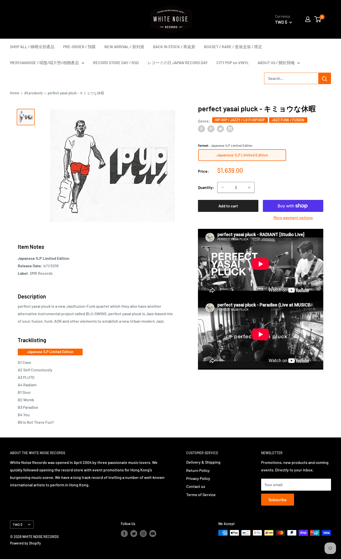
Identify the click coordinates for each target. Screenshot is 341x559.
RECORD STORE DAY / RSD (116, 62)
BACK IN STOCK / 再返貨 (174, 46)
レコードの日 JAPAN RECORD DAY (178, 62)
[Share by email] (229, 128)
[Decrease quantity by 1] (222, 187)
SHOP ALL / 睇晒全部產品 (32, 46)
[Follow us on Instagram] (143, 533)
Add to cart (228, 205)
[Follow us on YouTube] (152, 533)
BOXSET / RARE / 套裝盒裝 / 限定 (233, 46)
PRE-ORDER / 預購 (79, 46)
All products (33, 93)
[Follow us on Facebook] (124, 533)
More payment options (293, 217)
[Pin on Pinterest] (210, 128)
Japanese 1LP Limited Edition (50, 352)
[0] (318, 19)
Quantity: (206, 187)
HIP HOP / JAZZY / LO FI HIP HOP (240, 120)
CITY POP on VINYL (232, 62)
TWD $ (17, 524)
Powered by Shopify (25, 543)
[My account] (307, 19)
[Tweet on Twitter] (220, 128)
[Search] (324, 78)
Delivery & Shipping (203, 462)
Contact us (195, 486)
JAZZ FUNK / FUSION (288, 120)
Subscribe (278, 499)
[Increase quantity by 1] (249, 187)
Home (14, 93)
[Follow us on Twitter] (133, 533)
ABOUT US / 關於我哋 (276, 62)
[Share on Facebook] (201, 128)
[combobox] (291, 78)
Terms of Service (201, 494)
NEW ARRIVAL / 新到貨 (124, 46)
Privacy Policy (198, 478)
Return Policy (198, 470)
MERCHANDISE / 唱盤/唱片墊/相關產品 (44, 62)
